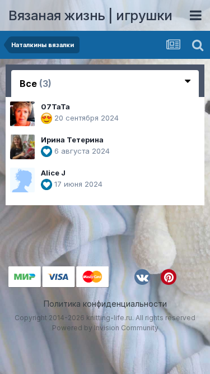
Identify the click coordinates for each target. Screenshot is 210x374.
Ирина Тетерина (72, 139)
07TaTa (55, 106)
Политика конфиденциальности (105, 303)
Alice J (53, 172)
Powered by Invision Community (105, 328)
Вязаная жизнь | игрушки (90, 15)
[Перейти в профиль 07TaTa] (22, 113)
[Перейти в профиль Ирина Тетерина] (22, 147)
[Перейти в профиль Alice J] (22, 180)
